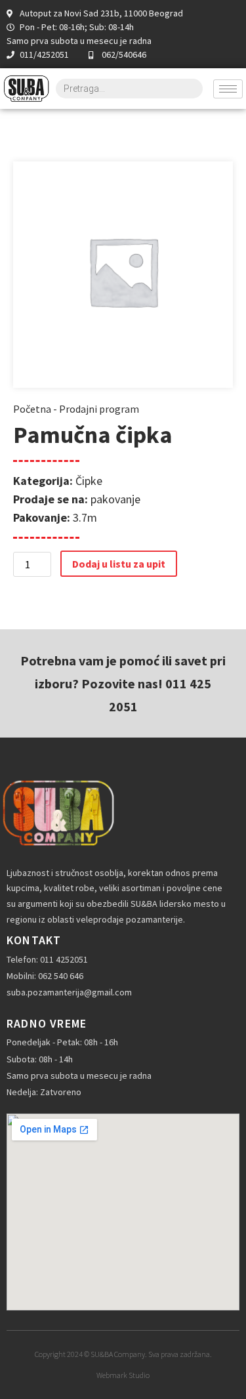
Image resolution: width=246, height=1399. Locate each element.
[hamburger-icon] (228, 88)
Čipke (88, 480)
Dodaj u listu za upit (118, 563)
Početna (32, 408)
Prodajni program (99, 408)
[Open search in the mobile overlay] (129, 88)
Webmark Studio (123, 1375)
